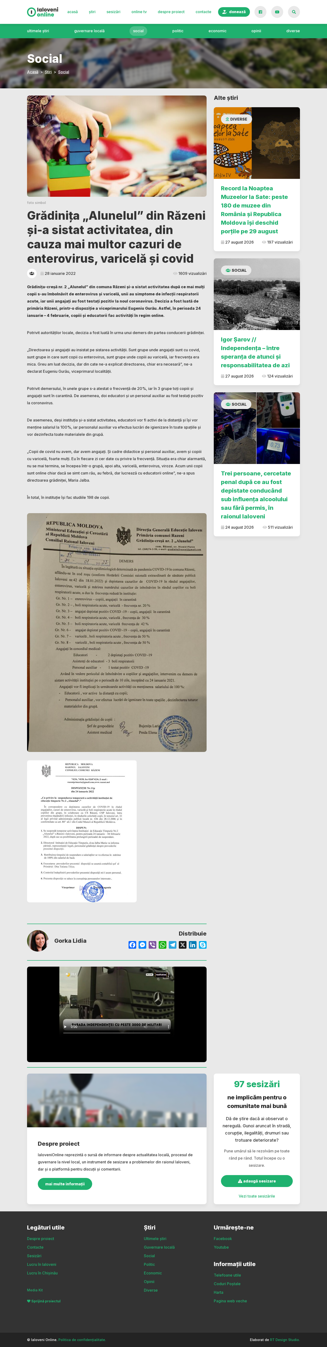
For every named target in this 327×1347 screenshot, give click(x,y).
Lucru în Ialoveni (41, 1264)
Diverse (293, 30)
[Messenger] (142, 945)
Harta (218, 1292)
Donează (237, 11)
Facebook (223, 1238)
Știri (92, 11)
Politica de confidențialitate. (82, 1340)
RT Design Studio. (285, 1340)
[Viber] (152, 945)
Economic (217, 30)
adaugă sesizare (259, 1181)
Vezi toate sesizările (257, 1196)
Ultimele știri (38, 30)
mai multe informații (65, 1184)
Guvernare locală (89, 30)
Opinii (256, 30)
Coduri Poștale (227, 1283)
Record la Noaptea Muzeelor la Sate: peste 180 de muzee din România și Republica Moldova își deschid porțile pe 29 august (254, 210)
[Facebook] (132, 945)
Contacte (203, 11)
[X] (182, 945)
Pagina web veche (230, 1301)
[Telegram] (172, 945)
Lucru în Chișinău (42, 1273)
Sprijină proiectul (46, 1301)
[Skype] (203, 945)
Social (138, 30)
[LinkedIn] (193, 945)
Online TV (139, 11)
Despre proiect (171, 11)
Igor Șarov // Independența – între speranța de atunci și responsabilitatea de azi (255, 352)
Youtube (221, 1247)
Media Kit (35, 1290)
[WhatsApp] (162, 945)
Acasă (72, 11)
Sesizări (113, 11)
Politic (177, 30)
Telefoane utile (227, 1275)
